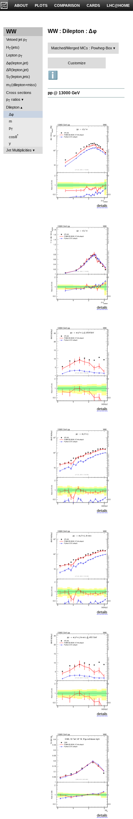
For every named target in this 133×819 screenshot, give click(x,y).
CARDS (93, 5)
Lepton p (14, 55)
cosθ (13, 136)
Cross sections (18, 93)
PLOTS (41, 5)
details (102, 206)
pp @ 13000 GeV (64, 93)
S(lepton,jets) (18, 77)
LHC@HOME (118, 5)
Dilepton (12, 107)
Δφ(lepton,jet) (17, 63)
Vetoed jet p (16, 40)
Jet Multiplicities (19, 150)
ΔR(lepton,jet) (17, 70)
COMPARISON (67, 5)
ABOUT (21, 5)
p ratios (13, 99)
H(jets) (12, 47)
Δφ (11, 114)
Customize (77, 63)
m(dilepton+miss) (21, 85)
